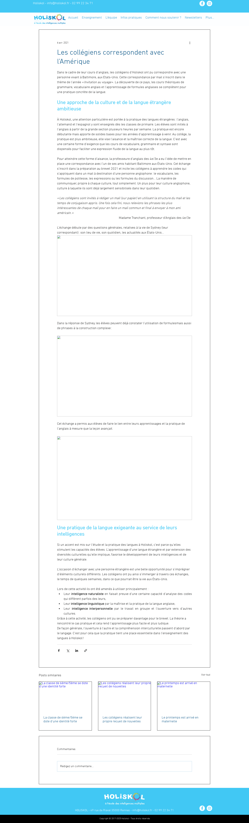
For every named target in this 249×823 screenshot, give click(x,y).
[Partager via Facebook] (59, 650)
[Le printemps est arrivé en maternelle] (183, 696)
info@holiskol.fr (58, 3)
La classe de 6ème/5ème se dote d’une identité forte (62, 719)
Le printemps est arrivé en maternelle (180, 719)
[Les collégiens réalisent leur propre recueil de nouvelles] (124, 696)
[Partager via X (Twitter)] (67, 650)
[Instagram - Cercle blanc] (209, 3)
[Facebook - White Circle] (202, 3)
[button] (92, 17)
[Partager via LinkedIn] (76, 650)
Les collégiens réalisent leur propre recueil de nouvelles (122, 719)
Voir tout (205, 674)
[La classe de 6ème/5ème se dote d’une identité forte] (65, 696)
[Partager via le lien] (85, 650)
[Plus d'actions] (190, 43)
